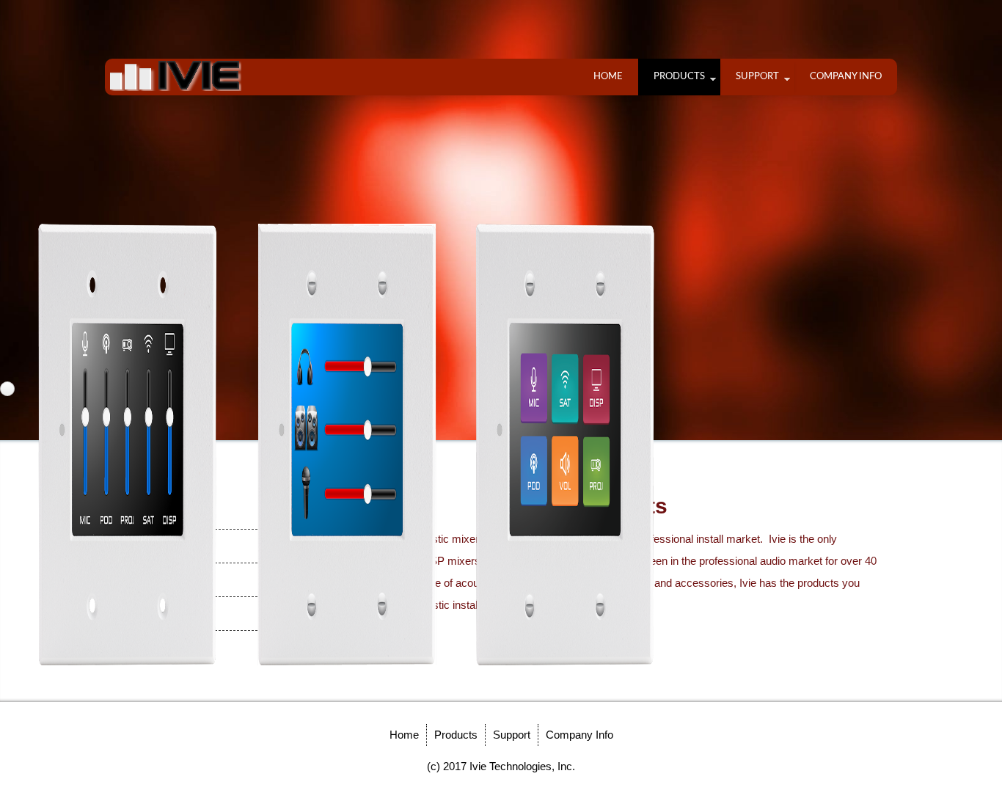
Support (757, 76)
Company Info (846, 76)
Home (608, 76)
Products (679, 76)
